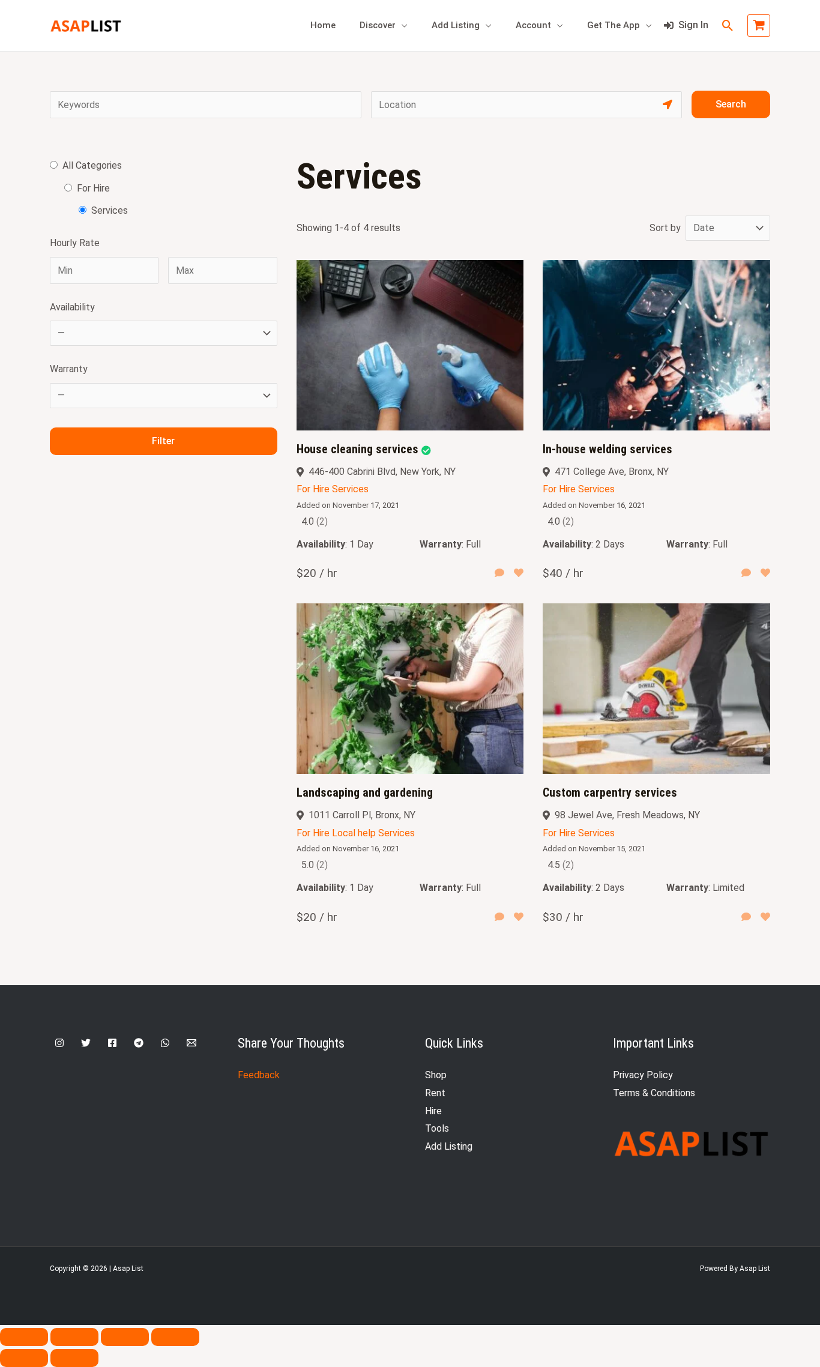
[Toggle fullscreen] (74, 1337)
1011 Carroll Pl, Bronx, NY (362, 815)
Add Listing (456, 25)
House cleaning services (357, 449)
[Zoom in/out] (24, 1337)
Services (350, 489)
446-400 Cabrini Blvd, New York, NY (382, 471)
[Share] (125, 1337)
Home (323, 25)
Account (533, 25)
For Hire (313, 489)
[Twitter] (85, 1042)
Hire (433, 1111)
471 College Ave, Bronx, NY (612, 471)
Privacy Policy (643, 1075)
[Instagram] (59, 1042)
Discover (378, 25)
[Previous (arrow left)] (24, 1358)
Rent (435, 1093)
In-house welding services (607, 449)
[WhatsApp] (165, 1042)
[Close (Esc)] (175, 1337)
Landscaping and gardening (365, 792)
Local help (354, 833)
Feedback (259, 1075)
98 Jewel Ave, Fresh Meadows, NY (627, 815)
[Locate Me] (667, 104)
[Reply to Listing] (499, 573)
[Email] (191, 1042)
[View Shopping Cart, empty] (758, 25)
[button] (727, 25)
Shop (436, 1075)
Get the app (613, 25)
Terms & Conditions (654, 1093)
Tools (437, 1128)
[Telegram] (138, 1042)
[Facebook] (112, 1042)
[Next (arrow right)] (74, 1358)
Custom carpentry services (610, 792)
